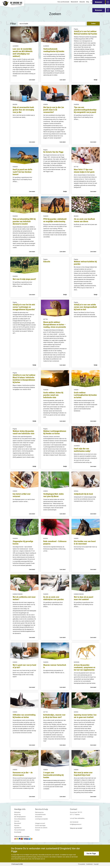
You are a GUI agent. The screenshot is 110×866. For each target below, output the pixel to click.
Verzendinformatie (40, 814)
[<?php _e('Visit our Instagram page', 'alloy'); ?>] (71, 831)
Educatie (82, 2)
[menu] (108, 10)
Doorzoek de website (41, 827)
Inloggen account (40, 823)
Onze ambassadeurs (20, 819)
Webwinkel (98, 10)
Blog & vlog (17, 814)
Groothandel (17, 832)
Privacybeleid (81, 864)
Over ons (16, 821)
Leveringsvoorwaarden (41, 819)
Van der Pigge (91, 853)
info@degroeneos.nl (75, 824)
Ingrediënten (17, 827)
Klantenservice (39, 812)
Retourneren (38, 816)
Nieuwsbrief (74, 2)
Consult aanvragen (40, 825)
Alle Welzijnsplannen (20, 816)
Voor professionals (63, 2)
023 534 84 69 (74, 822)
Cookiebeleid (89, 864)
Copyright (96, 864)
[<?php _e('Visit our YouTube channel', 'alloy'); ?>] (76, 831)
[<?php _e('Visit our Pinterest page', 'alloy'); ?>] (78, 831)
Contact (37, 830)
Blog (87, 2)
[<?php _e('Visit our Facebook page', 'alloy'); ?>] (73, 831)
